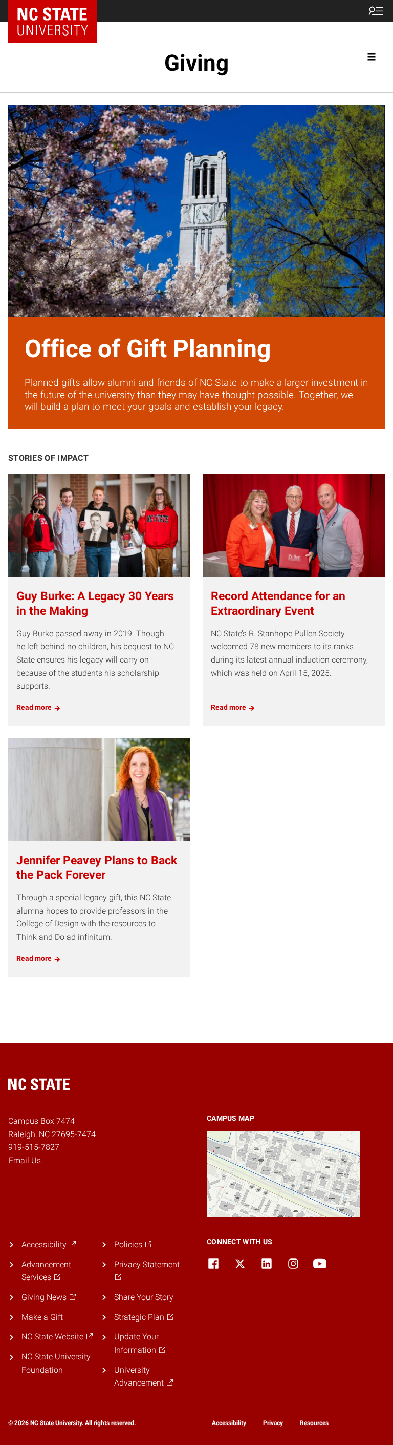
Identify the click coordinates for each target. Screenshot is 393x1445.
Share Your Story (143, 1297)
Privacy (273, 1423)
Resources (314, 1423)
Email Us (25, 1160)
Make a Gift (42, 1317)
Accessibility (229, 1423)
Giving (196, 63)
